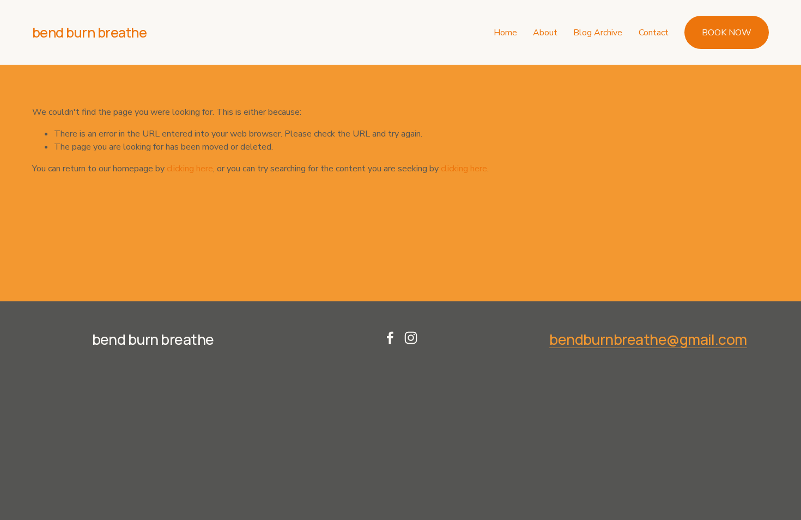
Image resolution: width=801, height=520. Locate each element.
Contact (654, 33)
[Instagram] (410, 337)
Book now (726, 33)
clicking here (190, 169)
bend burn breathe (89, 32)
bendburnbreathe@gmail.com (648, 339)
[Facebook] (390, 337)
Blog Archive (597, 33)
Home (505, 33)
